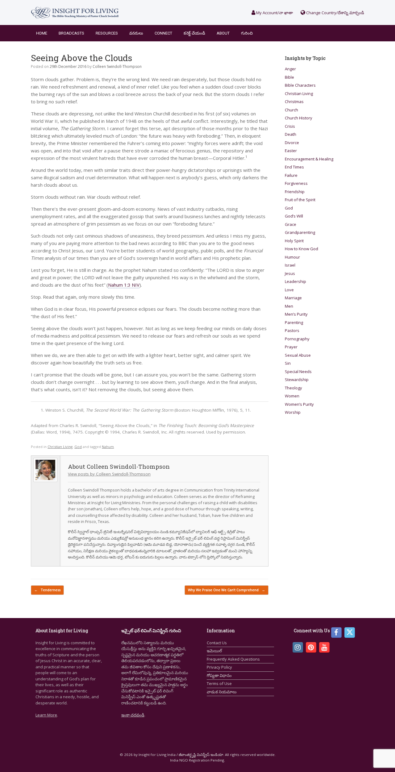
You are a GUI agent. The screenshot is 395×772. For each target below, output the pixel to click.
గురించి (247, 33)
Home (41, 33)
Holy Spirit (294, 240)
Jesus (290, 273)
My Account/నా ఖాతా (274, 12)
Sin (288, 363)
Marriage (293, 298)
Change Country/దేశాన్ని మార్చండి (334, 12)
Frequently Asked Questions (233, 659)
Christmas (294, 101)
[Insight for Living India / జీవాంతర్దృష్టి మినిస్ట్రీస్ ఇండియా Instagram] (298, 647)
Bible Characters (300, 85)
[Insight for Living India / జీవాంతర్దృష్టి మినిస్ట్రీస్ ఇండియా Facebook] (336, 632)
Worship (293, 412)
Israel (290, 265)
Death (290, 134)
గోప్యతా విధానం (219, 675)
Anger (290, 69)
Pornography (297, 339)
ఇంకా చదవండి (132, 715)
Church (291, 110)
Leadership (295, 281)
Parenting (294, 322)
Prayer (291, 347)
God (78, 446)
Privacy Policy (219, 667)
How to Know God (301, 248)
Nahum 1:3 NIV (123, 285)
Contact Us (217, 642)
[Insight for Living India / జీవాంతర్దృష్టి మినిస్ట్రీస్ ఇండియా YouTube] (324, 647)
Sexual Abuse (298, 355)
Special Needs (298, 371)
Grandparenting (300, 232)
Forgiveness (296, 183)
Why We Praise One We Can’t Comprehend (226, 589)
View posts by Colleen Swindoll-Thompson (109, 474)
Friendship (295, 191)
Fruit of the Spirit (300, 199)
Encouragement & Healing (309, 159)
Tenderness (47, 589)
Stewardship (297, 379)
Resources (107, 33)
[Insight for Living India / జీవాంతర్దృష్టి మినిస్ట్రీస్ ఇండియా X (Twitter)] (349, 632)
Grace (290, 224)
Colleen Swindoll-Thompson (117, 66)
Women (292, 396)
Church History (298, 118)
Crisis (290, 126)
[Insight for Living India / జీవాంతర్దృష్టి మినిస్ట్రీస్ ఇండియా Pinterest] (311, 647)
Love (289, 290)
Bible (289, 77)
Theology (293, 388)
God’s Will (294, 216)
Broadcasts (71, 33)
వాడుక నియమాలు (222, 692)
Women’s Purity (299, 404)
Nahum (108, 446)
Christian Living (60, 446)
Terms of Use (219, 683)
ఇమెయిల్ (214, 651)
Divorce (292, 142)
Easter (291, 150)
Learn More (46, 715)
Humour (292, 257)
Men (289, 306)
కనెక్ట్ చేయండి (194, 33)
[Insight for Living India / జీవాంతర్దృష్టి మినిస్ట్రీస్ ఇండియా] (75, 12)
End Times (294, 167)
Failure (291, 175)
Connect (163, 33)
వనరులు (136, 33)
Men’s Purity (296, 314)
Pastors (292, 330)
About (223, 33)
